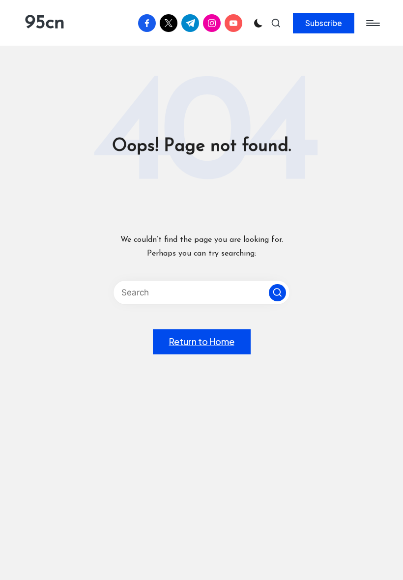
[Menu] (372, 23)
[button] (323, 23)
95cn (45, 23)
